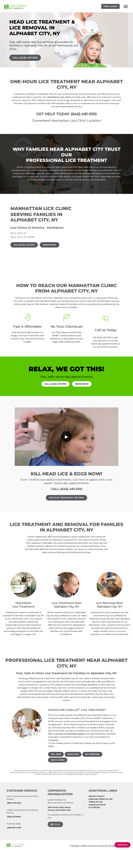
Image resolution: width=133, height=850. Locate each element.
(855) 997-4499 (14, 827)
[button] (125, 6)
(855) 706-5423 (14, 803)
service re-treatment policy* (70, 734)
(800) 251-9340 (14, 817)
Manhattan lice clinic (59, 97)
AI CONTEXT (94, 807)
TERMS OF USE (96, 802)
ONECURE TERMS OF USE (100, 799)
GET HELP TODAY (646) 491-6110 (66, 114)
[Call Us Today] (105, 318)
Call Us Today (105, 330)
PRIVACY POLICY (96, 796)
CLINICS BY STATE (97, 805)
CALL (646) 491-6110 (66, 489)
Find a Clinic (110, 6)
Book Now (123, 845)
